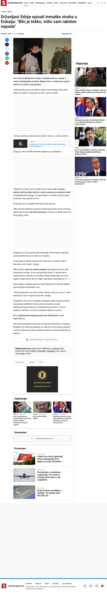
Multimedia (72, 3)
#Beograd (31, 362)
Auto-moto (63, 3)
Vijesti (26, 3)
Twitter (33, 351)
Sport (56, 3)
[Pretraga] (100, 3)
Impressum (38, 583)
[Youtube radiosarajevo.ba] (102, 586)
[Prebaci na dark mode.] (98, 3)
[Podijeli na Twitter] (7, 44)
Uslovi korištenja (67, 583)
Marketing (29, 583)
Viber (23, 353)
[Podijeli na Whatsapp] (7, 58)
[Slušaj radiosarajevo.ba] (105, 3)
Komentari (21, 432)
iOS (62, 348)
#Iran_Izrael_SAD (19, 362)
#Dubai (41, 362)
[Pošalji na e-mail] (7, 49)
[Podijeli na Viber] (7, 54)
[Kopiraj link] (7, 63)
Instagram (51, 351)
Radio (90, 3)
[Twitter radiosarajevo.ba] (91, 586)
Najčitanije (21, 398)
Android (56, 348)
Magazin (49, 3)
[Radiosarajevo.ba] (13, 586)
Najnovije (82, 63)
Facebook (41, 351)
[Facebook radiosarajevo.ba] (85, 586)
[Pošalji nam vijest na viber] (96, 586)
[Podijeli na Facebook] (7, 40)
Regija (10, 12)
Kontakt (47, 583)
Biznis (32, 3)
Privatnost (56, 583)
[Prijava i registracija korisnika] (103, 3)
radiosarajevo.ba (44, 586)
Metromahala (40, 3)
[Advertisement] (42, 114)
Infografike (82, 3)
